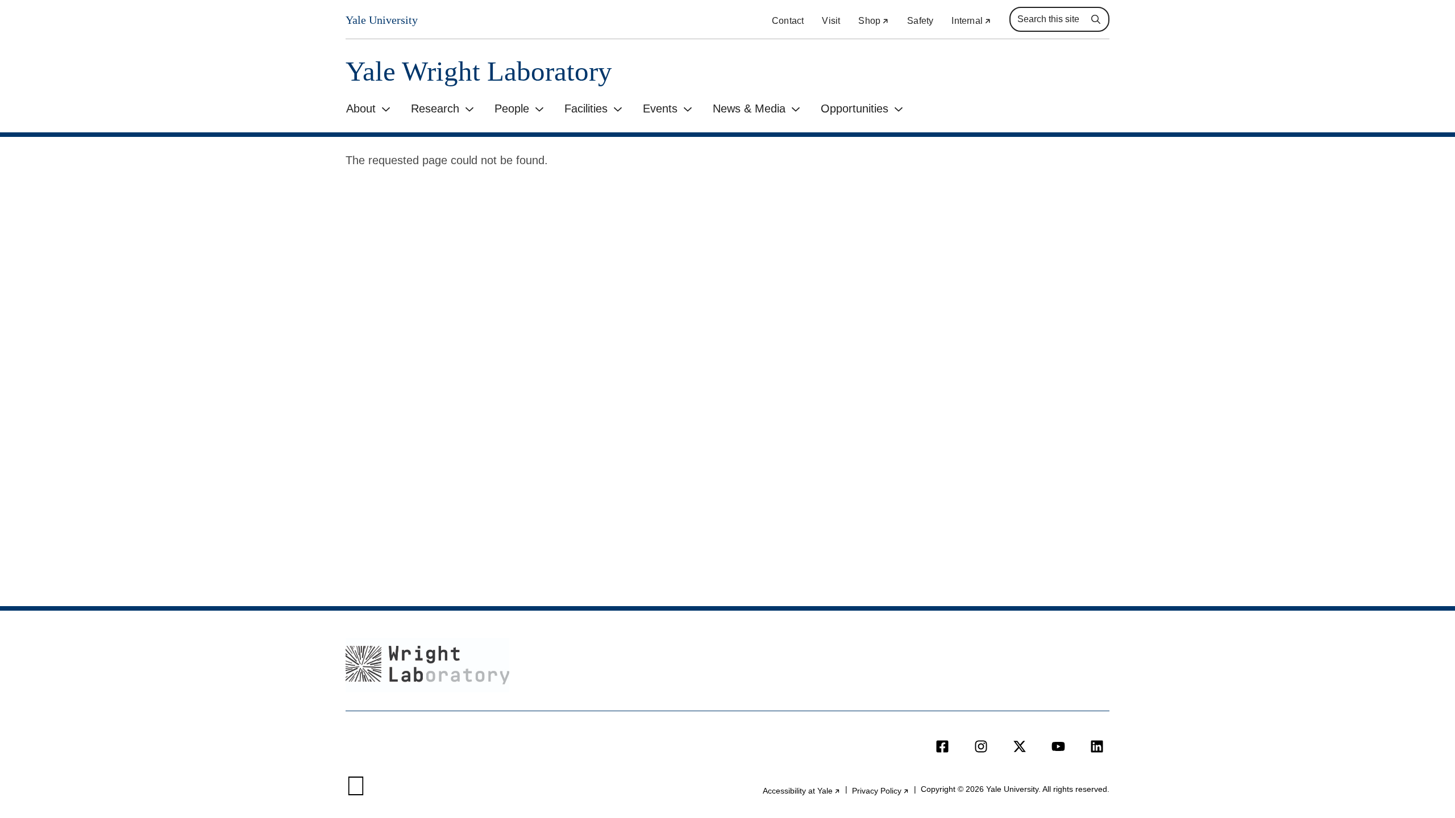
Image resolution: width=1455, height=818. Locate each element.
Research (435, 108)
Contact (788, 21)
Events (660, 108)
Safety (920, 21)
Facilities (586, 108)
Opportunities (854, 108)
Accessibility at (802, 790)
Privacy (880, 790)
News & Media (749, 108)
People (511, 108)
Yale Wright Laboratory (479, 71)
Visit (831, 21)
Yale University (382, 20)
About (361, 108)
